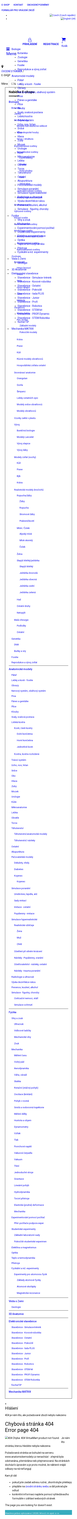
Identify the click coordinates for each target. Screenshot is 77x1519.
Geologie (22, 262)
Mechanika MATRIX (23, 328)
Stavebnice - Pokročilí (30, 289)
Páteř (21, 80)
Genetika (23, 61)
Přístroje (22, 248)
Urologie (22, 148)
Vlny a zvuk (24, 219)
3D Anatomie (19, 269)
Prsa (20, 96)
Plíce (20, 104)
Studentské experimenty (31, 231)
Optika (21, 240)
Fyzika (15, 215)
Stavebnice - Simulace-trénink (35, 277)
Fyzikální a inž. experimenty (33, 252)
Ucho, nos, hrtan (27, 124)
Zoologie (22, 57)
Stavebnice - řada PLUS (31, 293)
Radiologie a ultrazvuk (30, 197)
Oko (20, 132)
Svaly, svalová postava (30, 112)
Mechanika (24, 223)
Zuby (20, 140)
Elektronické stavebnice (25, 273)
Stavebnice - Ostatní (29, 285)
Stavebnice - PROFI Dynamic (33, 313)
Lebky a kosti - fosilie (29, 84)
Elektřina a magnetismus (32, 235)
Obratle (22, 164)
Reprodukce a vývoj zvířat (32, 69)
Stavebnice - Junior (28, 297)
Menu (11, 53)
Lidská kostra (25, 116)
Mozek (21, 144)
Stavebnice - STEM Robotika (34, 317)
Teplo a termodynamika (31, 243)
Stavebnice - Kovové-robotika (34, 281)
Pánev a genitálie (27, 100)
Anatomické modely (23, 76)
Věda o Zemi (19, 258)
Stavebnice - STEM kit (30, 309)
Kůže (20, 152)
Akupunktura (25, 180)
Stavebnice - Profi (28, 301)
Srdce (21, 128)
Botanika (23, 53)
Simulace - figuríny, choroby (33, 209)
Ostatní (22, 176)
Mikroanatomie (26, 156)
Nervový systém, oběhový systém (36, 92)
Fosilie (21, 65)
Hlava (21, 136)
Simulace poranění (28, 188)
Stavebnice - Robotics (30, 305)
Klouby (21, 108)
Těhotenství (24, 172)
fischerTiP (23, 321)
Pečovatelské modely (30, 184)
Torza (21, 168)
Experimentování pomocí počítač (36, 227)
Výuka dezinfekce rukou (31, 200)
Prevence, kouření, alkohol (32, 205)
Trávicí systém (26, 120)
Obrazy (22, 88)
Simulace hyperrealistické (32, 192)
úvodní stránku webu (37, 1486)
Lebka (21, 160)
